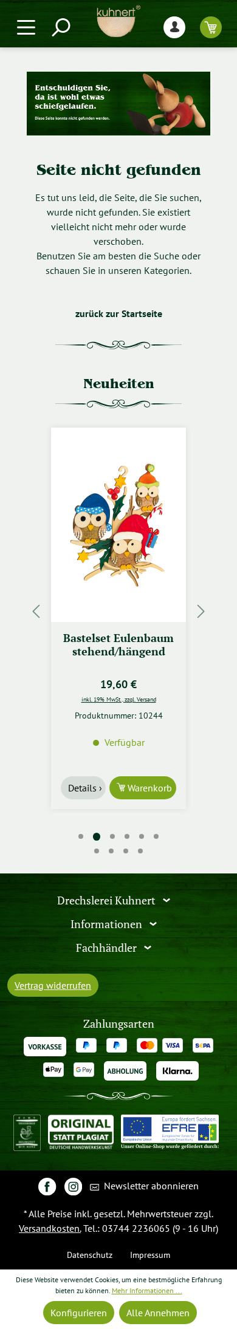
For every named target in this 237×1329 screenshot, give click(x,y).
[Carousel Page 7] (96, 851)
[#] (47, 1186)
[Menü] (26, 27)
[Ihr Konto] (174, 27)
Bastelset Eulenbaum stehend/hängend (118, 644)
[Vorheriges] (36, 611)
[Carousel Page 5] (141, 836)
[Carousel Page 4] (127, 836)
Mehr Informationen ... (147, 1290)
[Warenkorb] (211, 27)
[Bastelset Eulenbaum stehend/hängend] (118, 525)
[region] (118, 611)
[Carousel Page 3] (112, 836)
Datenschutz (89, 1254)
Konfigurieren (78, 1313)
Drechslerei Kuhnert (107, 900)
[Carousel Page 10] (140, 851)
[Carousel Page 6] (156, 836)
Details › (85, 788)
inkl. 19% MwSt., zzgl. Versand (118, 699)
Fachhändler (107, 947)
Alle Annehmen (158, 1313)
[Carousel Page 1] (80, 836)
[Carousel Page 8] (111, 851)
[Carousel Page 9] (125, 851)
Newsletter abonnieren (150, 1186)
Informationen (107, 924)
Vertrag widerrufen (53, 985)
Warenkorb (148, 788)
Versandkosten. (50, 1228)
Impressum (150, 1254)
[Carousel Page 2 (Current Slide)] (96, 837)
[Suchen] (60, 27)
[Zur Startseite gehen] (118, 21)
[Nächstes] (201, 611)
